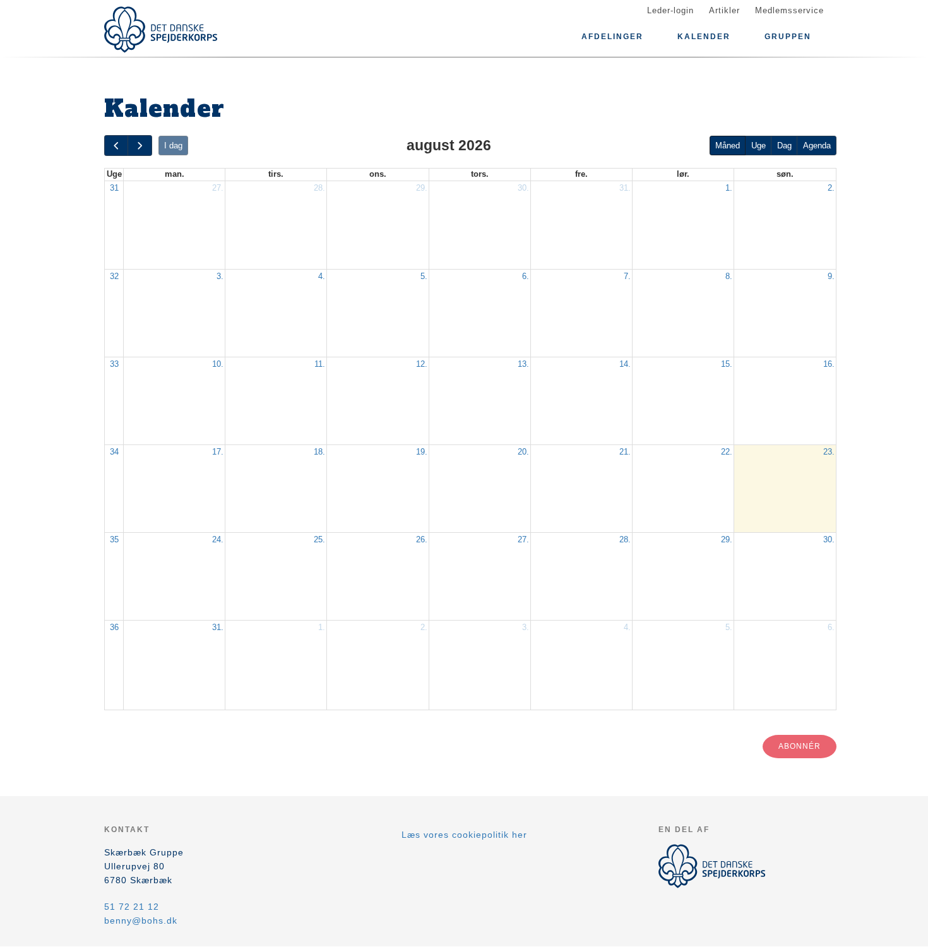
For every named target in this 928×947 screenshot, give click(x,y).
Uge (758, 145)
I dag (173, 145)
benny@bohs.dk (140, 920)
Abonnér (799, 746)
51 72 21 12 (131, 907)
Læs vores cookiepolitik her (464, 835)
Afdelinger (612, 36)
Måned (727, 145)
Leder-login (670, 10)
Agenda (817, 145)
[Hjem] (161, 29)
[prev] (116, 145)
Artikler (724, 10)
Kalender (703, 36)
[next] (140, 145)
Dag (784, 145)
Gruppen (787, 36)
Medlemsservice (789, 10)
